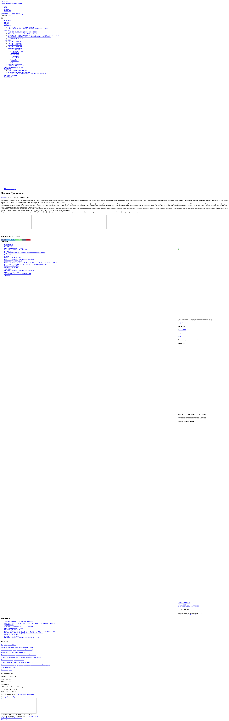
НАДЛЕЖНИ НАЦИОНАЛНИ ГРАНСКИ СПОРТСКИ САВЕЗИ (24, 253)
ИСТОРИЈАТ (8, 245)
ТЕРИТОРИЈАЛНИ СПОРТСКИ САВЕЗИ (17, 274)
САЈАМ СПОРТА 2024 (11, 267)
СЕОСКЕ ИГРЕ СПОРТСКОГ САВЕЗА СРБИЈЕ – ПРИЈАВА (23, 638)
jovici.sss (3, 197)
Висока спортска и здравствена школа (12, 660)
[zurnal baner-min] (188, 456)
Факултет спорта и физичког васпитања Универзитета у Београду (21, 657)
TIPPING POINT (33, 716)
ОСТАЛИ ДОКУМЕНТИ (12, 630)
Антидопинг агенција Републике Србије (13, 652)
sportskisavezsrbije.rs (11, 697)
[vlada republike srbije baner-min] (188, 361)
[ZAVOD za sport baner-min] (188, 411)
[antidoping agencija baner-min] (188, 394)
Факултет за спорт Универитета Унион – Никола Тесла (17, 662)
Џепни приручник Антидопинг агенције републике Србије (19, 655)
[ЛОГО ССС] (182, 330)
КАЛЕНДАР (8, 246)
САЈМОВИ (7, 269)
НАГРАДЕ (7, 251)
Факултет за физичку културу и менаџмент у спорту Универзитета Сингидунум (25, 665)
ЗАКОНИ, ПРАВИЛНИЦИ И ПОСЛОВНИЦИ (18, 626)
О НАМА (7, 256)
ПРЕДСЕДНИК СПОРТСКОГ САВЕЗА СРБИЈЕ (19, 259)
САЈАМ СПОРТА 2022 (11, 266)
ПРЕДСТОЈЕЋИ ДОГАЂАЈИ (13, 261)
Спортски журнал (6, 670)
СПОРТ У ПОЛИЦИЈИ (11, 272)
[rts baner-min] (188, 440)
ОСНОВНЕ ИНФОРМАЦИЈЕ (13, 258)
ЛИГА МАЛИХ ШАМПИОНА (13, 248)
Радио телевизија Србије (8, 667)
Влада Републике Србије (8, 645)
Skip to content (5, 1)
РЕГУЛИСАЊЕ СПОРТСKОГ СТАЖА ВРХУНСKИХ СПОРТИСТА (25, 264)
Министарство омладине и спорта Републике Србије (17, 647)
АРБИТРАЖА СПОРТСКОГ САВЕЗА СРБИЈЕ (18, 621)
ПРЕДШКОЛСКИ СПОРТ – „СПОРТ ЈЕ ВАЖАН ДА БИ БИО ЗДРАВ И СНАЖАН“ (30, 262)
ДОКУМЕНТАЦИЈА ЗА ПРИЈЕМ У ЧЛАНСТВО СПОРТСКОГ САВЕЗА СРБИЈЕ (29, 623)
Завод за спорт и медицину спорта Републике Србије (17, 650)
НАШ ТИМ (7, 254)
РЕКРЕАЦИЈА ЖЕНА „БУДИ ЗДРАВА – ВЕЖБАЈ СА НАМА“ (23, 633)
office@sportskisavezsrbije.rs (26, 694)
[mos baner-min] (188, 378)
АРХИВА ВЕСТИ (183, 613)
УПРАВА (7, 275)
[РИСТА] (181, 337)
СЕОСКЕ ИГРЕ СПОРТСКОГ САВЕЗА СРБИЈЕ (19, 270)
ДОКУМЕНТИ (9, 625)
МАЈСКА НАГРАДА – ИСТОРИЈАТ (15, 250)
